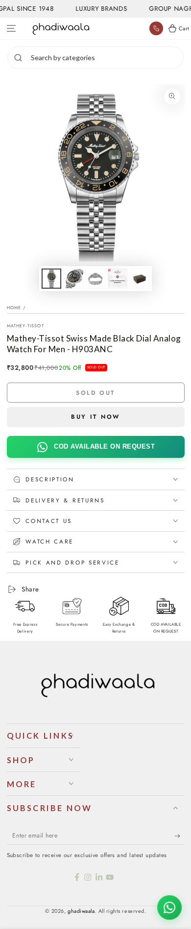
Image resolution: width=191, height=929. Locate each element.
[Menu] (11, 28)
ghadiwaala (81, 911)
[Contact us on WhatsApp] (169, 907)
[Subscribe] (179, 836)
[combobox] (105, 57)
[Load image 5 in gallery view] (139, 279)
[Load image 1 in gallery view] (51, 279)
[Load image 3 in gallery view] (95, 279)
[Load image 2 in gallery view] (73, 279)
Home (14, 307)
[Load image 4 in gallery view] (117, 279)
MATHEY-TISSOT (25, 325)
